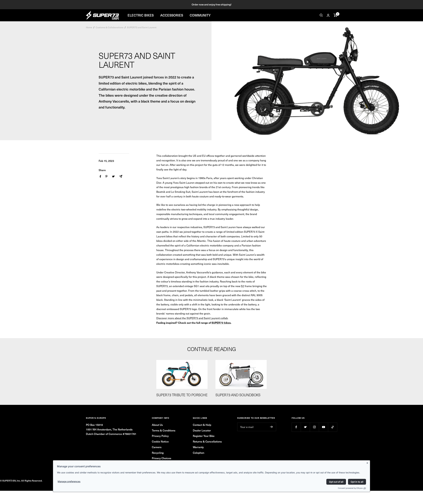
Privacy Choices (161, 458)
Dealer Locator (202, 430)
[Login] (328, 15)
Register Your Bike (203, 436)
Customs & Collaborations (109, 27)
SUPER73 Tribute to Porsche (182, 394)
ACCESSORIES (171, 15)
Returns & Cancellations (207, 441)
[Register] (271, 427)
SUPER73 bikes (221, 322)
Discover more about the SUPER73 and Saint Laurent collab (192, 318)
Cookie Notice (160, 441)
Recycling (158, 453)
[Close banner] (368, 462)
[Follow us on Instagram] (314, 427)
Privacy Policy (160, 436)
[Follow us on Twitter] (305, 427)
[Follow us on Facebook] (296, 427)
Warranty (198, 447)
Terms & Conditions (163, 430)
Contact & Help (202, 425)
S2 (242, 286)
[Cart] (335, 15)
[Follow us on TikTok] (332, 427)
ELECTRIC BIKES (141, 15)
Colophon (198, 453)
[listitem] (100, 176)
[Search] (321, 15)
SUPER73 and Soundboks (237, 394)
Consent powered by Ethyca (350, 488)
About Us (157, 425)
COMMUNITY (200, 15)
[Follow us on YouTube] (323, 427)
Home (89, 27)
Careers (156, 447)
